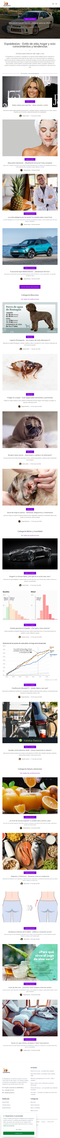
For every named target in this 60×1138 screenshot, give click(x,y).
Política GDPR (50, 1121)
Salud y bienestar (30, 213)
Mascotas (30, 337)
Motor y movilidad (30, 19)
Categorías (34, 1099)
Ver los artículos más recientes (30, 287)
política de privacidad (8, 1125)
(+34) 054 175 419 (9, 1090)
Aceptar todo (18, 1133)
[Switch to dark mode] (53, 3)
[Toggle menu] (56, 4)
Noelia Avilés (5, 1102)
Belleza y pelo (30, 101)
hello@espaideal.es (9, 1092)
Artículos (34, 1067)
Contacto (43, 1121)
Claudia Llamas (6, 1105)
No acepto (18, 1129)
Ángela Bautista (6, 1107)
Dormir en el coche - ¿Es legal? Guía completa (42, 1071)
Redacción (5, 1099)
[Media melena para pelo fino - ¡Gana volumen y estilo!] (30, 91)
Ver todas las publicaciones (30, 299)
